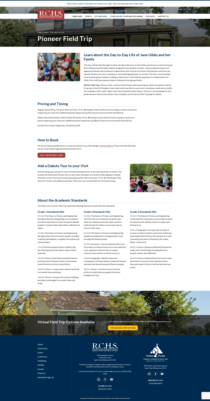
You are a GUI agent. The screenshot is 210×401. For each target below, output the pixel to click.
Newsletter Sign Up (46, 377)
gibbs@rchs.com (155, 380)
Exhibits (108, 11)
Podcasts (150, 16)
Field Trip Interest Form (51, 155)
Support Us (163, 16)
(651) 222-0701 (105, 389)
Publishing (85, 11)
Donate (41, 369)
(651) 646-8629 (155, 383)
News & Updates (121, 11)
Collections (96, 11)
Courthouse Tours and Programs (126, 16)
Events (88, 16)
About (74, 11)
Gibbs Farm (77, 16)
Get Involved (101, 16)
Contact (134, 11)
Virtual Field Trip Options (122, 328)
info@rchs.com (105, 386)
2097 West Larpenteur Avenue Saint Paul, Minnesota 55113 (155, 367)
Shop (143, 11)
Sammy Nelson (106, 146)
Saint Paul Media (125, 398)
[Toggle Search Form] (171, 10)
